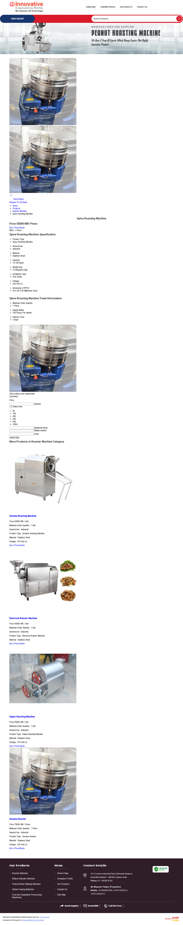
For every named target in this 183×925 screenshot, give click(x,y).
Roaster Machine (20, 211)
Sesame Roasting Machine (22, 515)
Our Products (126, 7)
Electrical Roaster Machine (23, 618)
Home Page (91, 7)
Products (16, 208)
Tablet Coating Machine (23, 889)
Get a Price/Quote (17, 227)
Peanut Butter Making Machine (26, 884)
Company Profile (107, 7)
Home (15, 205)
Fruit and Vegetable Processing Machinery (27, 896)
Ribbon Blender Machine (23, 878)
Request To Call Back (18, 202)
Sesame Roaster (17, 818)
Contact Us (142, 7)
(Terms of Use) (44, 917)
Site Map (61, 894)
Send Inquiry (18, 199)
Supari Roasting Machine (22, 716)
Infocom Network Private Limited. (33, 920)
